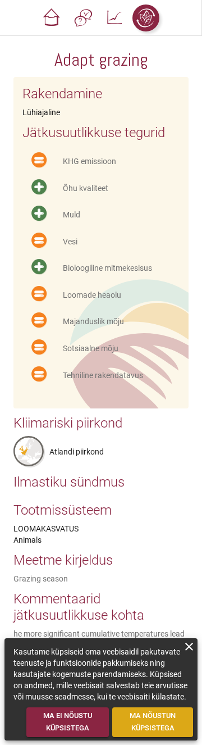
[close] (189, 646)
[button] (51, 17)
